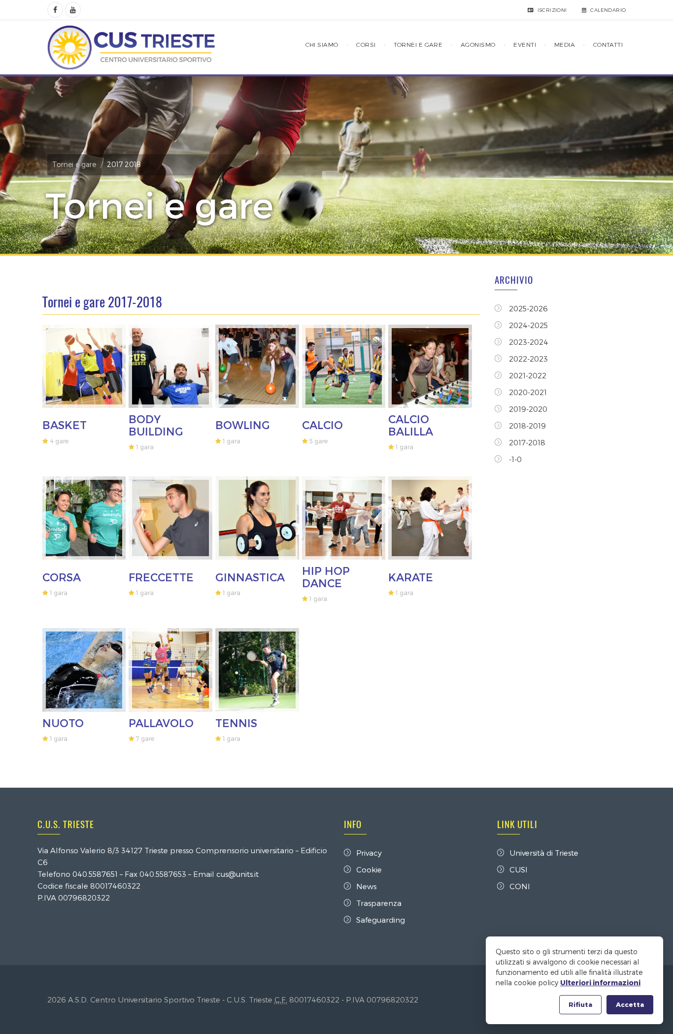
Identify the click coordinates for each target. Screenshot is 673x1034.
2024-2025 (527, 325)
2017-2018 (526, 442)
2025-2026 (527, 308)
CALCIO (322, 424)
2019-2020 (527, 408)
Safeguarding (380, 919)
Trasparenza (379, 903)
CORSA (61, 576)
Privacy (369, 852)
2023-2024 (527, 341)
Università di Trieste (543, 852)
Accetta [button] (630, 1004)
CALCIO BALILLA (410, 424)
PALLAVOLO (161, 722)
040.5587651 (95, 873)
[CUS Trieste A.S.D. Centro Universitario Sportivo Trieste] (131, 47)
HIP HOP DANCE (326, 576)
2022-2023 (527, 358)
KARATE (410, 576)
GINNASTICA (250, 576)
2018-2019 (526, 425)
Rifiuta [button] (580, 1004)
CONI (519, 886)
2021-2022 (526, 375)
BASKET (64, 424)
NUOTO (63, 722)
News (366, 886)
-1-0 (514, 459)
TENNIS (236, 722)
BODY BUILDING (156, 424)
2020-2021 (527, 392)
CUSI (518, 869)
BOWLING (242, 424)
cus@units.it (237, 873)
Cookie (369, 869)
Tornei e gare (74, 164)
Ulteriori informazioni (600, 982)
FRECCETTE (161, 576)
